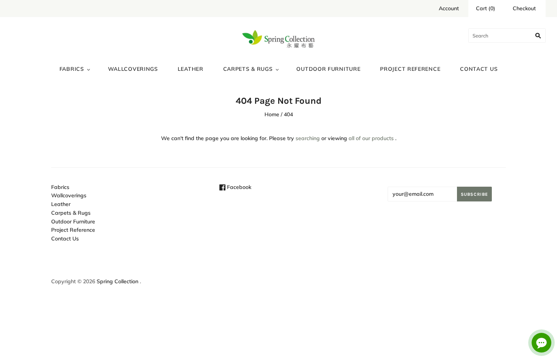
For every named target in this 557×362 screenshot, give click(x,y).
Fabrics (71, 69)
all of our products (371, 138)
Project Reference (410, 69)
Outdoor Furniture (328, 69)
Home (271, 114)
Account (449, 8)
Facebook (238, 187)
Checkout (524, 8)
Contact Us (479, 69)
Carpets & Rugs (248, 69)
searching (308, 138)
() (485, 8)
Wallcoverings (133, 69)
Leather (190, 69)
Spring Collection (117, 281)
